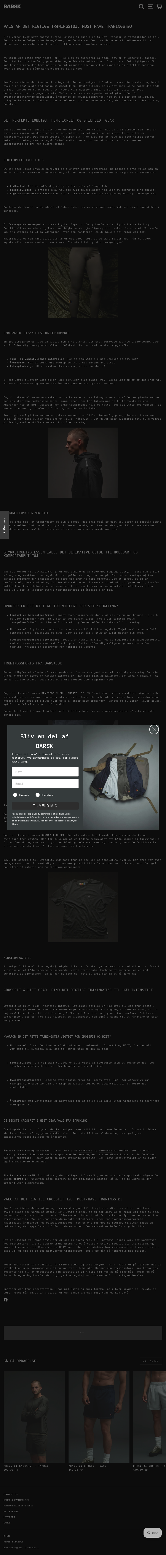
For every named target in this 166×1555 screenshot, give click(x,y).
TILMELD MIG (45, 806)
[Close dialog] (154, 729)
